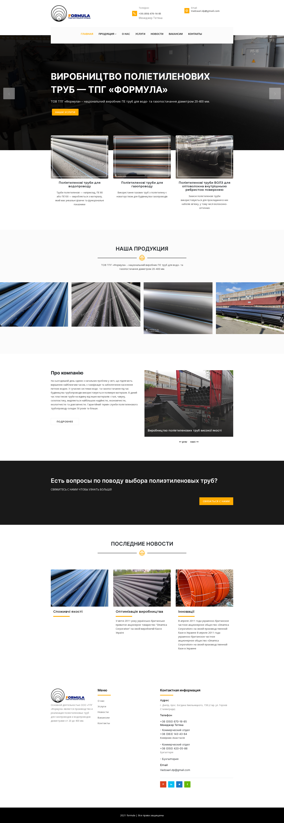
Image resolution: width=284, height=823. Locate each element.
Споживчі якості (68, 612)
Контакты (195, 34)
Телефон (166, 715)
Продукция (107, 34)
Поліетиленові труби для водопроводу (80, 184)
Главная (87, 34)
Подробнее (65, 421)
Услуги (140, 34)
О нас (126, 34)
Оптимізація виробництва (139, 612)
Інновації (186, 612)
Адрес (164, 700)
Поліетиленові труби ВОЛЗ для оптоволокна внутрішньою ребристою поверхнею (204, 186)
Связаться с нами (216, 501)
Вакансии (176, 34)
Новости (157, 34)
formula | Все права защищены (145, 815)
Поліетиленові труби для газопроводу (142, 184)
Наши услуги (65, 112)
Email (164, 765)
